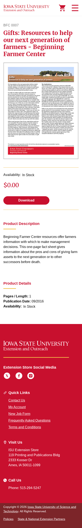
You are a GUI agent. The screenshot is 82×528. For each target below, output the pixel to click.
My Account (17, 407)
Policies (8, 519)
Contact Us (16, 400)
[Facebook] (19, 376)
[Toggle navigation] (74, 8)
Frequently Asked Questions (29, 420)
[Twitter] (7, 376)
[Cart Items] (62, 8)
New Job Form (19, 414)
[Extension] (26, 8)
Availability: (12, 175)
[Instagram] (30, 376)
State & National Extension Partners (41, 519)
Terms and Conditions (24, 427)
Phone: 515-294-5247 (24, 488)
